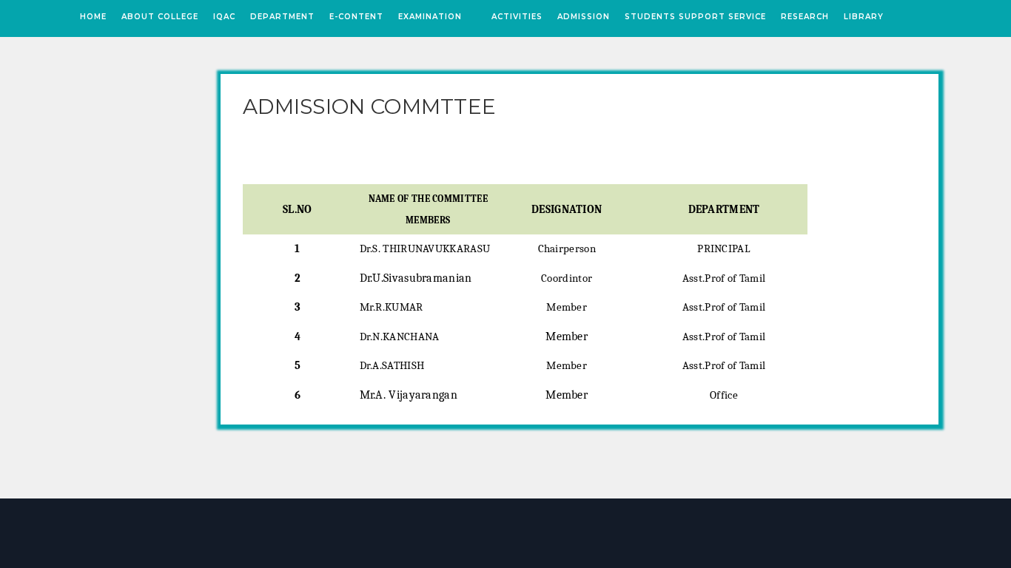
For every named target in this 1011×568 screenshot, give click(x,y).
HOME (93, 16)
